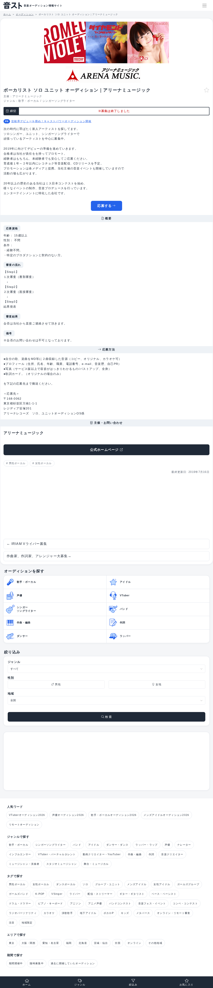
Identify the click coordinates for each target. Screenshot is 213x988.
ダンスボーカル (66, 884)
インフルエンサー (20, 854)
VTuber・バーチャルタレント (57, 854)
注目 (12, 922)
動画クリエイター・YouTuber (102, 854)
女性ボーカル (43, 463)
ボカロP (109, 913)
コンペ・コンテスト (185, 903)
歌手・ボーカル (28, 100)
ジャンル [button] (79, 984)
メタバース (143, 913)
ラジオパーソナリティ (23, 913)
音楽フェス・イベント (152, 903)
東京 (12, 943)
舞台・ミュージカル (96, 863)
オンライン (134, 943)
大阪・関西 (28, 943)
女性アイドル (162, 884)
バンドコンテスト (120, 903)
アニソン (75, 903)
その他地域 (155, 943)
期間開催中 (16, 963)
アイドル (93, 844)
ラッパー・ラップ (146, 844)
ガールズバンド (18, 893)
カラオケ (49, 913)
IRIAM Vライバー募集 (27, 544)
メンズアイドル (136, 884)
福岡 (69, 943)
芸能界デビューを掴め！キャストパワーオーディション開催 (51, 121)
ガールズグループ (188, 884)
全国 (117, 943)
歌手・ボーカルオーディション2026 (113, 815)
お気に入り (186, 984)
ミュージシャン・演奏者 (24, 863)
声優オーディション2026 (68, 815)
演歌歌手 (67, 913)
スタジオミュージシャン (61, 863)
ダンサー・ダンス (117, 844)
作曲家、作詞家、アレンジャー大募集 (39, 556)
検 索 (108, 716)
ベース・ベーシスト (164, 893)
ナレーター (184, 844)
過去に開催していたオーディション (73, 963)
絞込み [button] (133, 984)
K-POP (39, 893)
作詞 (151, 854)
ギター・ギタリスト (132, 893)
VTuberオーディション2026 (27, 815)
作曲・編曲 (135, 854)
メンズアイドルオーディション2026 (166, 815)
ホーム (26, 984)
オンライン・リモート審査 (173, 913)
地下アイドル (88, 913)
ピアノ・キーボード (50, 903)
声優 (167, 844)
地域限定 (27, 922)
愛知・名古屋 (50, 943)
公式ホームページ (104, 449)
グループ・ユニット (107, 884)
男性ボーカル (17, 463)
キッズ (125, 913)
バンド (77, 844)
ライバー (74, 893)
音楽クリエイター (172, 854)
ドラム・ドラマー (20, 903)
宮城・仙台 (101, 943)
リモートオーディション (24, 824)
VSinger (56, 893)
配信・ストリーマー (100, 893)
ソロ (85, 884)
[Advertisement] (106, 506)
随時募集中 (36, 963)
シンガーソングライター (58, 100)
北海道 (83, 943)
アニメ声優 (95, 903)
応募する (104, 206)
